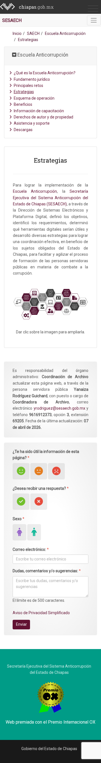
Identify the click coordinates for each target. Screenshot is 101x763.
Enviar (21, 624)
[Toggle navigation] (94, 20)
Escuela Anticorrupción (65, 33)
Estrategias (24, 91)
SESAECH (12, 20)
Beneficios (23, 104)
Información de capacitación (39, 111)
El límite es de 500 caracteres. (39, 600)
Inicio (17, 33)
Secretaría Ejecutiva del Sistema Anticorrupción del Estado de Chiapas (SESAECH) (50, 197)
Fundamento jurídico (32, 79)
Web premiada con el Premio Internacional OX (50, 722)
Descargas (23, 129)
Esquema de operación (34, 98)
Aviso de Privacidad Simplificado (41, 613)
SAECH (33, 33)
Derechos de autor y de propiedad (43, 117)
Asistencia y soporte (32, 123)
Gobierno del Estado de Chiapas (49, 748)
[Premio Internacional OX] (50, 697)
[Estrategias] (50, 304)
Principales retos (28, 85)
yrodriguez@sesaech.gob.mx (59, 408)
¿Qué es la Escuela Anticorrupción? (44, 73)
